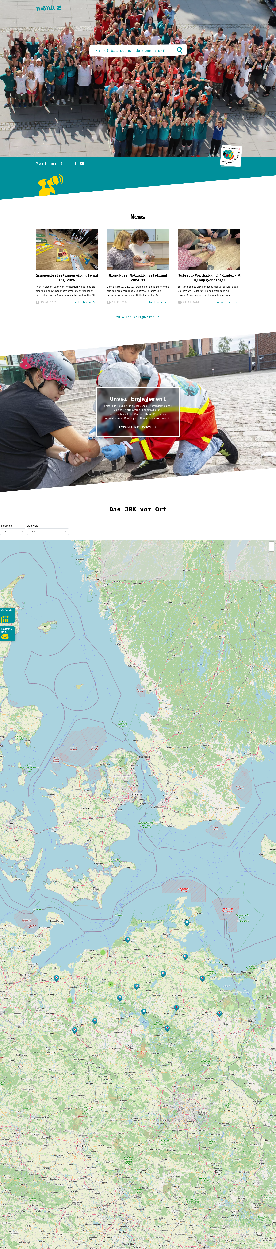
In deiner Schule (138, 405)
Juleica (118, 409)
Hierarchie (6, 525)
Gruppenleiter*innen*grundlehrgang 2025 (67, 277)
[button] (219, 1014)
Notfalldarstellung (160, 405)
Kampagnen (131, 418)
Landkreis (32, 525)
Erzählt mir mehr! (135, 426)
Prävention (159, 414)
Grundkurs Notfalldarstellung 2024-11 (138, 277)
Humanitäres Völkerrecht (154, 418)
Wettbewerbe (132, 409)
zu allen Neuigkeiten (135, 316)
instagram (82, 163)
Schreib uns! (6, 630)
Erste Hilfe (110, 405)
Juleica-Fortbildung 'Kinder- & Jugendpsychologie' (209, 277)
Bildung (122, 405)
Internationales (113, 418)
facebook (75, 163)
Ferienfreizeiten (151, 409)
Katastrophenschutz (120, 414)
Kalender (6, 612)
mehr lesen (83, 302)
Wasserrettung (142, 414)
